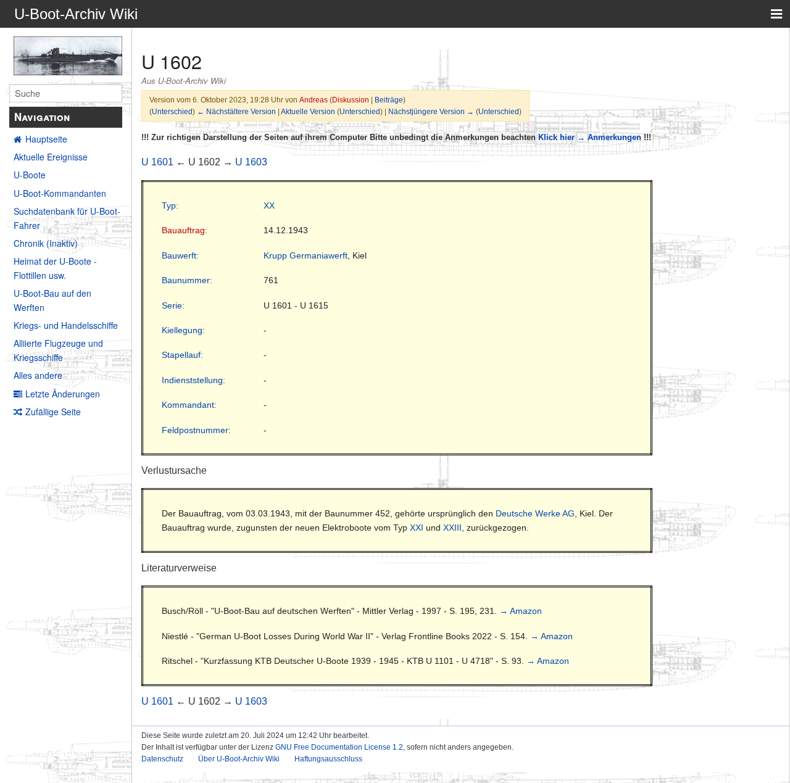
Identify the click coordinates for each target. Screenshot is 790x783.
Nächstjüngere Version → (431, 111)
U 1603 (251, 162)
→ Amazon (520, 611)
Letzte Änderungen (62, 393)
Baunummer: (187, 280)
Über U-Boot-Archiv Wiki (239, 759)
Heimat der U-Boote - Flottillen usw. (55, 268)
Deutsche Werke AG (535, 513)
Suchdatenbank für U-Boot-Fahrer (67, 218)
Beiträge (389, 100)
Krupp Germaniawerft (305, 255)
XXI (416, 527)
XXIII (452, 527)
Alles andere (38, 375)
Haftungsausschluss (328, 759)
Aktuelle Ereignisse (51, 157)
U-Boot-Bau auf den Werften (52, 300)
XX (269, 205)
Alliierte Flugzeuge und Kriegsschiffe (58, 350)
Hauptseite (46, 139)
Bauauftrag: (184, 230)
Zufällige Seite (53, 411)
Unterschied (172, 111)
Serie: (173, 305)
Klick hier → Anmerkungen (589, 137)
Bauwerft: (180, 255)
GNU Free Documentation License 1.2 (339, 747)
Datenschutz (162, 759)
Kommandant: (189, 405)
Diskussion (350, 100)
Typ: (170, 205)
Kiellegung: (183, 330)
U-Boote (30, 174)
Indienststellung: (193, 380)
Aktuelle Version (308, 111)
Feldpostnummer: (196, 430)
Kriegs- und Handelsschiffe (66, 325)
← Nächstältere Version (236, 111)
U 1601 (157, 162)
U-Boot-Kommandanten (60, 193)
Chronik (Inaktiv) (46, 243)
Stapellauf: (182, 355)
